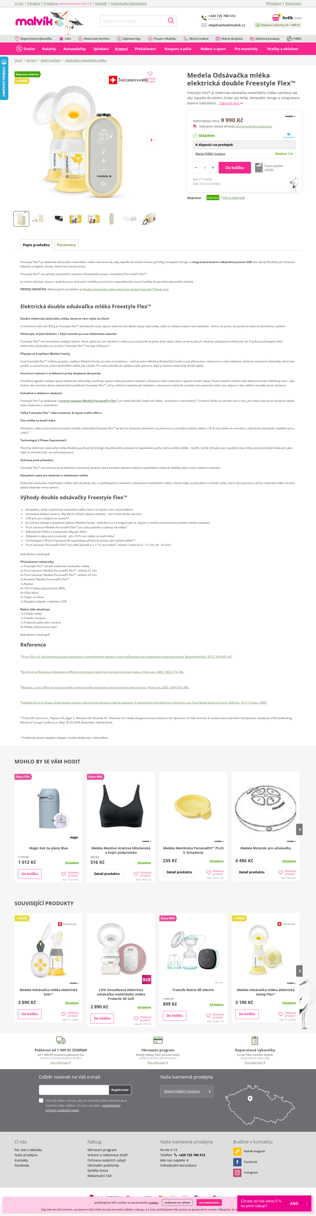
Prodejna (51, 3)
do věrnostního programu (254, 126)
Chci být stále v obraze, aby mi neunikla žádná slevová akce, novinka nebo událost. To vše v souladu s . (86, 1105)
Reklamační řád (99, 1176)
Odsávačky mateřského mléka (85, 60)
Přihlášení (274, 3)
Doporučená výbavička (36, 38)
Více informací (59, 1062)
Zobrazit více (229, 103)
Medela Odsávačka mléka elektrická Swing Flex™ (265, 992)
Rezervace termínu (97, 38)
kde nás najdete (173, 1160)
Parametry (66, 244)
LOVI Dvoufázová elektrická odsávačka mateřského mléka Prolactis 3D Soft (121, 994)
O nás (19, 3)
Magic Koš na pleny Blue (48, 848)
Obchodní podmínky (103, 1165)
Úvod (18, 60)
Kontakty (21, 1160)
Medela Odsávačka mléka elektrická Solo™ (48, 992)
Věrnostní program (102, 1150)
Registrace (293, 3)
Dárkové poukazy (268, 38)
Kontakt (101, 3)
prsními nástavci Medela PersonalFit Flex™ (88, 401)
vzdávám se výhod (177, 1202)
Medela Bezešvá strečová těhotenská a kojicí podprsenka (120, 850)
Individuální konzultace (129, 3)
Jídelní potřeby (51, 60)
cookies (153, 1202)
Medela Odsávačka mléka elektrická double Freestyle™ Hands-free (126, 289)
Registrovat (120, 1090)
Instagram (251, 1172)
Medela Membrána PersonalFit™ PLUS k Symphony (193, 850)
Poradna (33, 3)
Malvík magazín (254, 1151)
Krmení (31, 60)
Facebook (22, 1165)
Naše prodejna (26, 1155)
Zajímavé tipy (132, 38)
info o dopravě (233, 197)
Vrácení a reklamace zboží (107, 1155)
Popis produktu (36, 244)
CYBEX (297, 38)
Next (151, 140)
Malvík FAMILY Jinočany (210, 154)
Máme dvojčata (232, 38)
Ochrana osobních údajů (106, 1160)
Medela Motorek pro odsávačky (265, 848)
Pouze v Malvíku (165, 38)
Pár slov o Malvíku (28, 1150)
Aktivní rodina (198, 38)
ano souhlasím (209, 1202)
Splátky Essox (97, 1170)
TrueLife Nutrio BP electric (193, 990)
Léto (68, 38)
